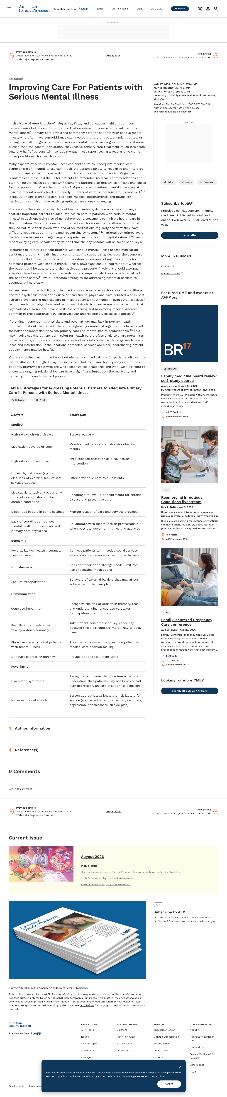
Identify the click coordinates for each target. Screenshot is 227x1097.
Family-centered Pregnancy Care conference (186, 622)
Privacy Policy (156, 1076)
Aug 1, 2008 (113, 55)
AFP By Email (162, 1043)
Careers (158, 1057)
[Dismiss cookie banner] (180, 1066)
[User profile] (208, 8)
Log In (12, 788)
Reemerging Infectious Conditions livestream (182, 499)
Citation (165, 266)
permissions (87, 1005)
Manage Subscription (166, 1036)
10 (102, 231)
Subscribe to (169, 912)
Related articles (170, 273)
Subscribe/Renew (164, 1029)
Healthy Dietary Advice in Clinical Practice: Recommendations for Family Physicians (131, 872)
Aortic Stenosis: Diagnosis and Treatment (105, 884)
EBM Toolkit (197, 1064)
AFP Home (87, 1029)
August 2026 (92, 856)
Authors (122, 1029)
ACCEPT (169, 1084)
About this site (16, 1086)
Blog (139, 8)
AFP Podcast (197, 1047)
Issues (100, 8)
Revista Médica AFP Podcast (201, 1056)
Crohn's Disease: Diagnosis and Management (107, 878)
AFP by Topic (120, 8)
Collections (87, 1050)
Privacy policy (36, 1086)
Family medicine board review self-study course (189, 378)
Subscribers (124, 1043)
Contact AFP (161, 1050)
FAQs (193, 1071)
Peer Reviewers (126, 1036)
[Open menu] (9, 8)
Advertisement (113, 22)
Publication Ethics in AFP (202, 1038)
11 (66, 258)
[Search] (216, 8)
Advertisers (124, 1050)
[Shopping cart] (199, 8)
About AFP (196, 1029)
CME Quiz (156, 8)
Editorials (16, 79)
